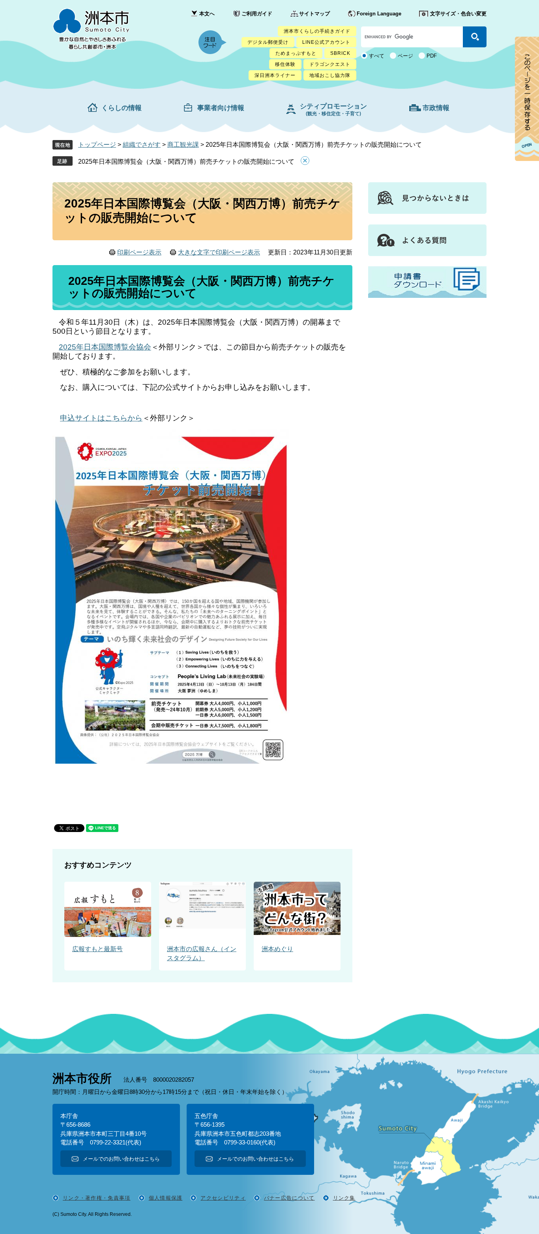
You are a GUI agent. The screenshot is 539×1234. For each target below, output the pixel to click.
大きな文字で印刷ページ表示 (219, 252)
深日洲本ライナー (275, 75)
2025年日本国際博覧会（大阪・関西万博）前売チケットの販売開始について (186, 161)
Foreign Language (379, 14)
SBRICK (340, 53)
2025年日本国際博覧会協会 (105, 347)
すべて (376, 56)
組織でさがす (142, 144)
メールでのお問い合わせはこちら (121, 1159)
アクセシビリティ (222, 1198)
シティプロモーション (333, 109)
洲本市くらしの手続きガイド (317, 31)
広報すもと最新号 (97, 949)
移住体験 (285, 64)
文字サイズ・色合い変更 (458, 14)
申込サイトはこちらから (101, 418)
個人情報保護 (166, 1198)
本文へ (207, 14)
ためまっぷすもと (295, 53)
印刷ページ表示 (139, 252)
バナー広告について (289, 1198)
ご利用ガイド (256, 14)
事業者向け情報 (220, 108)
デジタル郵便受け (267, 42)
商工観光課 (183, 144)
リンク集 (344, 1198)
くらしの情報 (121, 108)
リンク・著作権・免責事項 (97, 1198)
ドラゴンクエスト (329, 64)
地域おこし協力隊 (329, 75)
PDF (432, 56)
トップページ (97, 144)
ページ (405, 56)
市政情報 (436, 108)
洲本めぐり (277, 949)
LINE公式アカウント (326, 42)
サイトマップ (314, 14)
